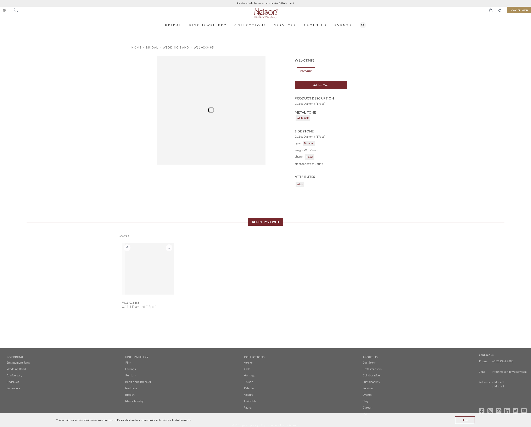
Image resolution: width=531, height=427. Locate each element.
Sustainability (371, 381)
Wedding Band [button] (176, 47)
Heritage (249, 375)
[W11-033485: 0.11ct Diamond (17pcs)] (148, 269)
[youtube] (524, 411)
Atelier (248, 362)
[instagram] (490, 411)
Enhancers (13, 388)
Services (285, 25)
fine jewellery (208, 25)
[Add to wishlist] (169, 247)
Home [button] (136, 47)
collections (250, 25)
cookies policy (168, 420)
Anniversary (14, 375)
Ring (128, 362)
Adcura (248, 394)
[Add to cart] (127, 247)
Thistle (248, 381)
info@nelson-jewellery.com (509, 371)
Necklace (131, 388)
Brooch (130, 394)
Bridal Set (13, 381)
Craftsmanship (372, 369)
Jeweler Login (519, 10)
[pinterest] (498, 411)
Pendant (130, 375)
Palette (249, 388)
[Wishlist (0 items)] (500, 10)
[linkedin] (507, 411)
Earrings (130, 369)
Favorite (306, 71)
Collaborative (371, 375)
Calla (247, 369)
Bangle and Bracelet (138, 381)
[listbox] (211, 110)
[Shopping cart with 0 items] (490, 10)
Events (343, 25)
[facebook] (481, 411)
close (465, 420)
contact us (486, 355)
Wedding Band (16, 369)
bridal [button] (152, 47)
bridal (173, 25)
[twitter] (515, 411)
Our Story (369, 362)
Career (367, 407)
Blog (365, 401)
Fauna (248, 407)
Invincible (250, 401)
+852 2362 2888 (502, 361)
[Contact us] (15, 10)
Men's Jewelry (134, 401)
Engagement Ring (18, 362)
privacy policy (148, 420)
